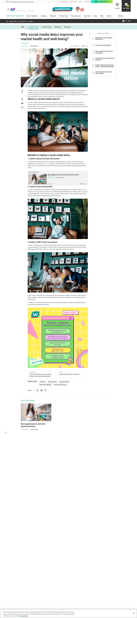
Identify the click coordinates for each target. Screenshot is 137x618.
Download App (64, 1)
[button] (126, 6)
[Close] (134, 613)
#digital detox (52, 382)
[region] (68, 613)
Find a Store (73, 1)
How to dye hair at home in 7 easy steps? (104, 52)
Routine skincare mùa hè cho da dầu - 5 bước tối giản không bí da (104, 65)
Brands (120, 16)
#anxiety (42, 382)
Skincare (53, 16)
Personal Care (76, 16)
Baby (95, 16)
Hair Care (87, 16)
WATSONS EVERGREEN (15, 16)
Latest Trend (46, 27)
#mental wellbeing (45, 385)
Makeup (44, 16)
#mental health (64, 382)
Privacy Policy (24, 616)
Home (109, 16)
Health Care (63, 16)
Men (102, 16)
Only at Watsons (32, 16)
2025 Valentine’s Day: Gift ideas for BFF (103, 72)
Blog (80, 1)
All (22, 27)
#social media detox (60, 385)
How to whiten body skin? (103, 45)
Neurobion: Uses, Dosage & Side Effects (103, 38)
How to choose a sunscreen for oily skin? (105, 58)
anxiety (47, 163)
